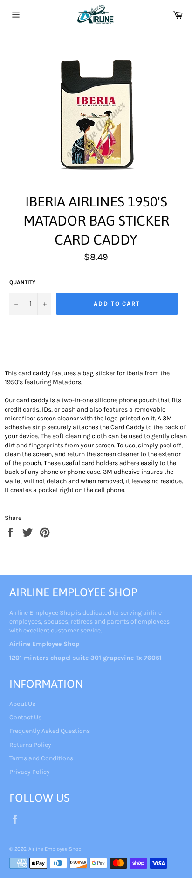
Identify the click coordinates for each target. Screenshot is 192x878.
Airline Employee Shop (55, 849)
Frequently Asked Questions (49, 731)
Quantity (22, 282)
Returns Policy (30, 745)
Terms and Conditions (41, 758)
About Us (22, 704)
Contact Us (25, 717)
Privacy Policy (29, 772)
